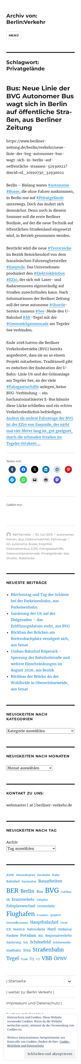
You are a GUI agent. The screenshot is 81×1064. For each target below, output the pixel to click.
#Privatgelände (50, 197)
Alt (8, 544)
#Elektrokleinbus (49, 273)
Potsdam (28, 935)
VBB (47, 958)
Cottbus (66, 891)
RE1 (40, 935)
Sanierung (13, 942)
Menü (14, 35)
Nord (51, 929)
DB (8, 899)
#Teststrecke (59, 248)
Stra (27, 950)
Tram (24, 959)
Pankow (12, 936)
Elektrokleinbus (18, 548)
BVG (52, 890)
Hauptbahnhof (44, 922)
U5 (32, 959)
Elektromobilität (37, 539)
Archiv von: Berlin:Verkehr (25, 19)
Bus (21, 539)
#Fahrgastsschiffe (22, 386)
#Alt (27, 317)
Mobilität (19, 929)
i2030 (64, 922)
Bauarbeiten (50, 881)
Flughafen (20, 914)
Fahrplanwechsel (20, 906)
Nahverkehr (36, 929)
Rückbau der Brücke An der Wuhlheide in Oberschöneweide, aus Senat (39, 682)
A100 (10, 875)
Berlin (27, 891)
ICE (8, 929)
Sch (25, 942)
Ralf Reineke (22, 534)
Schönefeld (40, 942)
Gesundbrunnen (17, 922)
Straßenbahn (48, 950)
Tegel (12, 958)
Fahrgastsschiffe (51, 548)
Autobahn (43, 875)
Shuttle (11, 558)
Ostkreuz (65, 929)
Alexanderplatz (25, 875)
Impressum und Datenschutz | (34, 1003)
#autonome (58, 185)
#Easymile (15, 267)
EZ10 (34, 548)
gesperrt (55, 915)
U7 (38, 959)
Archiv (12, 842)
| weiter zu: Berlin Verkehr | (30, 992)
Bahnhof (13, 881)
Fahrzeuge (59, 539)
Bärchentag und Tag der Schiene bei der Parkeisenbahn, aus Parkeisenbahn (40, 600)
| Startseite (16, 981)
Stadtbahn (13, 950)
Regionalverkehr (58, 936)
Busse (33, 544)
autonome (19, 544)
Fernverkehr (46, 906)
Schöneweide (62, 942)
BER (12, 890)
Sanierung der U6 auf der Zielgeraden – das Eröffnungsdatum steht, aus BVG (40, 619)
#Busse (12, 191)
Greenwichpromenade (23, 553)
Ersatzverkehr (23, 900)
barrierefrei (29, 881)
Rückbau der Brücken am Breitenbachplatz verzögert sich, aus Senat (40, 638)
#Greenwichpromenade (27, 323)
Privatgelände (51, 553)
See (66, 553)
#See (39, 311)
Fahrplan (42, 899)
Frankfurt (42, 915)
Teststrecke (26, 558)
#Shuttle (57, 305)
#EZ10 (11, 279)
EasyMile (45, 544)
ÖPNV (60, 958)
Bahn (55, 875)
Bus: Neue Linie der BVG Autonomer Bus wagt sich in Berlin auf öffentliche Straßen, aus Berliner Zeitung (40, 107)
